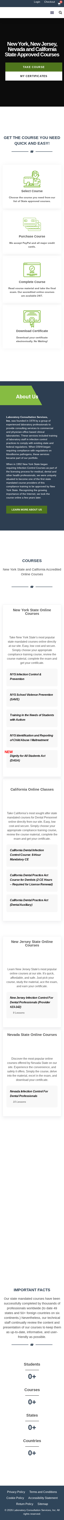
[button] (52, 12)
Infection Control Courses (31, 467)
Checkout (49, 1)
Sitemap (43, 1503)
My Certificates (33, 76)
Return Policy (24, 1503)
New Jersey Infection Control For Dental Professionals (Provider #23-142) (31, 1002)
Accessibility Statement (43, 1497)
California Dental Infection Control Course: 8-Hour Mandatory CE (27, 855)
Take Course (34, 67)
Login (37, 1)
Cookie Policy (15, 1497)
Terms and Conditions (43, 1491)
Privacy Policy (16, 1491)
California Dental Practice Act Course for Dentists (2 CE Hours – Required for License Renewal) (31, 880)
